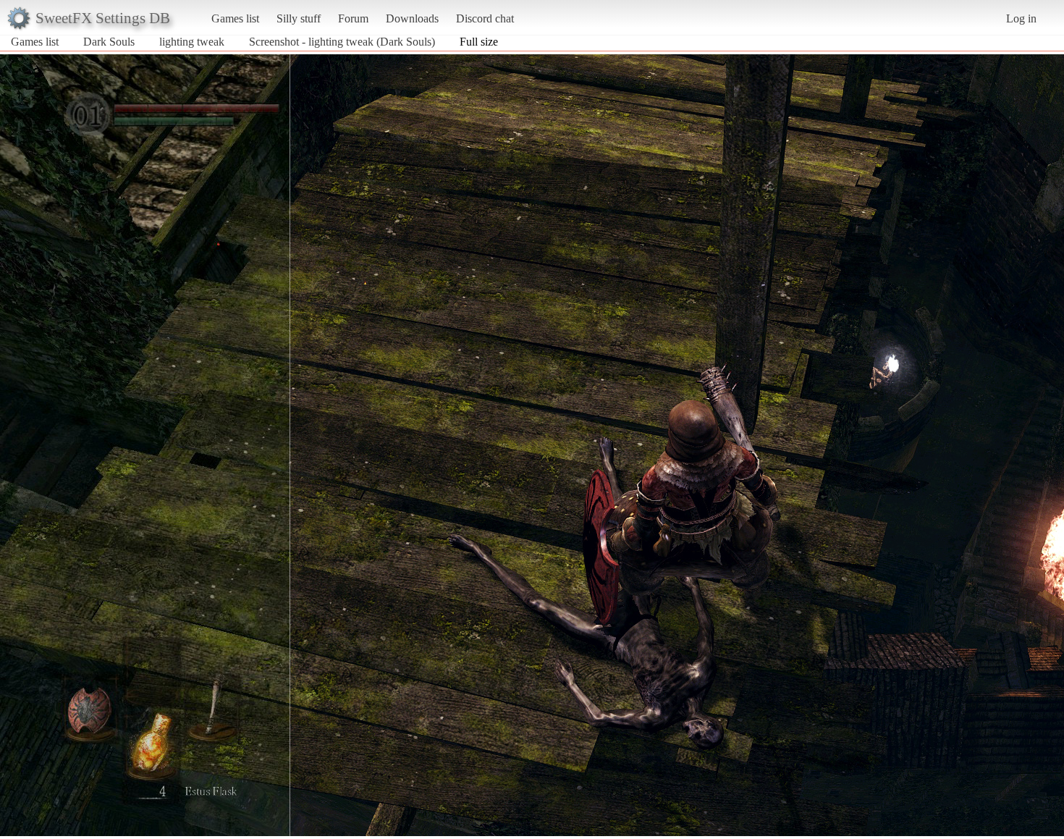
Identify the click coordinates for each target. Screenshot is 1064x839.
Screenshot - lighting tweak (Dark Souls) (342, 41)
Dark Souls (109, 41)
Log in (1021, 18)
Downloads (412, 18)
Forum (353, 18)
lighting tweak (191, 41)
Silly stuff (298, 18)
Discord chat (485, 18)
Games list (235, 18)
